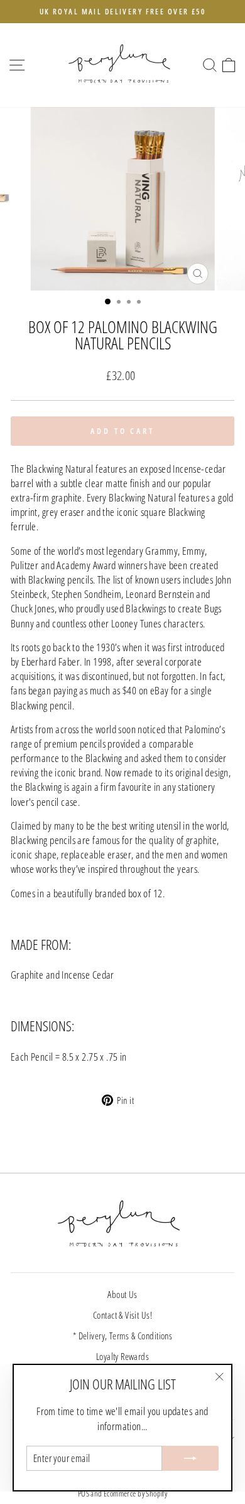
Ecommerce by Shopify (135, 1493)
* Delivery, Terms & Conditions (122, 1335)
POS (83, 1493)
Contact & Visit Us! (122, 1315)
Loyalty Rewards (122, 1356)
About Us (122, 1294)
